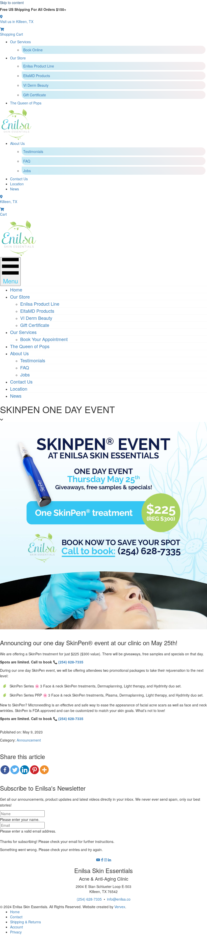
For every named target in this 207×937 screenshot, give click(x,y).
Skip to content (12, 2)
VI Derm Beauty (35, 85)
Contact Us (19, 178)
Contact (16, 916)
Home (16, 289)
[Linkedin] (24, 769)
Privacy (16, 931)
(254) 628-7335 (70, 661)
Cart (3, 214)
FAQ (26, 161)
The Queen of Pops (25, 102)
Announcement (29, 740)
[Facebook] (5, 769)
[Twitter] (14, 769)
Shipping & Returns (25, 921)
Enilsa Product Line (38, 66)
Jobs (27, 170)
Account (16, 926)
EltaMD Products (36, 75)
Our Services (20, 41)
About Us (17, 143)
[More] (44, 769)
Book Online (33, 49)
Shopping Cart (11, 34)
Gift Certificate (34, 94)
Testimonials (33, 151)
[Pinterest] (34, 769)
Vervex (119, 906)
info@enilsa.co (119, 899)
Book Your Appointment (44, 339)
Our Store (18, 57)
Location (17, 183)
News (14, 188)
